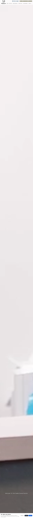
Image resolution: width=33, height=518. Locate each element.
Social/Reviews (25, 3)
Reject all (26, 515)
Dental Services (15, 3)
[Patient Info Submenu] (22, 3)
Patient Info (20, 3)
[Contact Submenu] (31, 3)
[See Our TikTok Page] (18, 1)
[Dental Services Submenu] (17, 3)
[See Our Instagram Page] (13, 1)
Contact (30, 3)
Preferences (22, 515)
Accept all (30, 515)
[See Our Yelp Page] (16, 1)
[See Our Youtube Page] (17, 1)
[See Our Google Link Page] (14, 1)
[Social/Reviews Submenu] (27, 3)
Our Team (10, 3)
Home (7, 3)
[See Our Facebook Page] (12, 1)
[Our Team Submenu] (12, 3)
